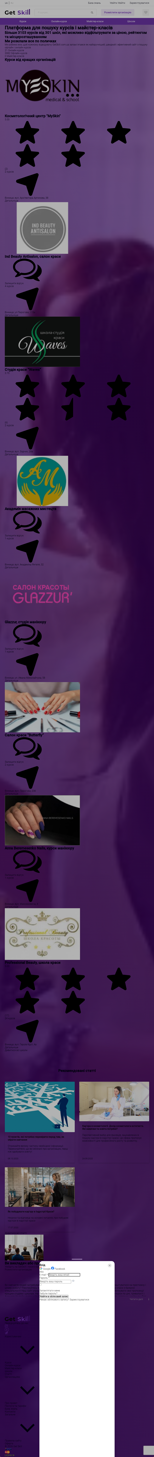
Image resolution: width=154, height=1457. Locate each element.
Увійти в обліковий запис (54, 1296)
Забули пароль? (48, 1293)
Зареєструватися (79, 1299)
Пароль (44, 1278)
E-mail (43, 1274)
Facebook (59, 1268)
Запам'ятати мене (49, 1290)
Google (46, 1268)
